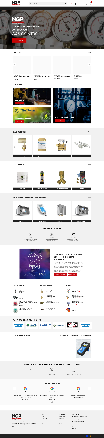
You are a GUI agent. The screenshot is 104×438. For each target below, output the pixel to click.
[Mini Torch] (81, 177)
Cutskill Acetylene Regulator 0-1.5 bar (79, 290)
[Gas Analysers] (42, 210)
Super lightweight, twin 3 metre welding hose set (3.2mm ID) (42, 77)
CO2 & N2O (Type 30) (78, 76)
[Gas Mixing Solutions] (81, 210)
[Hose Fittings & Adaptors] (61, 177)
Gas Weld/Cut (74, 335)
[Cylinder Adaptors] (22, 144)
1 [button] (51, 401)
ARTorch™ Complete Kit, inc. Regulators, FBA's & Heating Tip (22, 77)
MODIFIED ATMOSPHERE (72, 274)
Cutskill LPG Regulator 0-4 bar (78, 296)
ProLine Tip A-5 (75, 308)
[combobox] (46, 3)
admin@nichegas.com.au (79, 423)
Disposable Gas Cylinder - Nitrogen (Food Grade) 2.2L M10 (27, 291)
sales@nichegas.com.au (79, 421)
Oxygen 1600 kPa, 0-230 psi (77, 302)
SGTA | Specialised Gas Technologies (25, 289)
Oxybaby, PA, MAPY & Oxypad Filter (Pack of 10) (28, 303)
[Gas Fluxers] (22, 177)
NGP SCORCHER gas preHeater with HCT (62, 76)
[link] (18, 325)
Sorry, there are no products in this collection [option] (44, 341)
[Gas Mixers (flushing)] (61, 210)
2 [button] (52, 401)
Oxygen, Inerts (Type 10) (51, 296)
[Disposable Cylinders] (42, 177)
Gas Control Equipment (86, 335)
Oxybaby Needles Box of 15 (24, 309)
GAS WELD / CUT (64, 274)
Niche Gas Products (17, 75)
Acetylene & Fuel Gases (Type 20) (53, 302)
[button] (2, 29)
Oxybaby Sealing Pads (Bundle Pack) (26, 296)
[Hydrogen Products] (42, 144)
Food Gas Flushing (64, 335)
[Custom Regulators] (61, 144)
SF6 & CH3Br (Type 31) (50, 308)
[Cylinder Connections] (81, 144)
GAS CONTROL (56, 274)
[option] (52, 29)
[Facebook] (73, 428)
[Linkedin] (75, 428)
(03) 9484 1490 (80, 419)
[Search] (48, 3)
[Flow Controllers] (22, 210)
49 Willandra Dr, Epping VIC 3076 (80, 416)
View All (89, 52)
